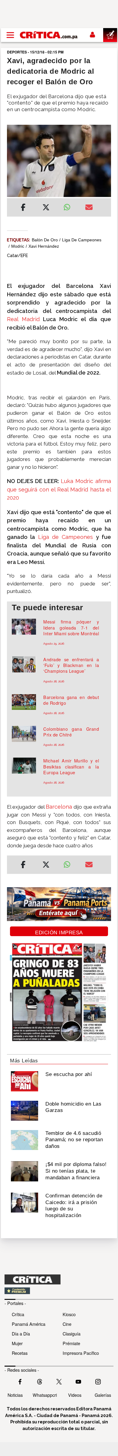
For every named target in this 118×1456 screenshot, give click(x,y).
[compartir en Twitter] (46, 208)
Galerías (103, 1395)
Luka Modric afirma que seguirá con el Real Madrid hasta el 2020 (59, 489)
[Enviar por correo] (89, 208)
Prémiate (71, 1343)
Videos (74, 1395)
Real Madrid (23, 319)
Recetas (20, 1353)
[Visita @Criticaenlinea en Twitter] (39, 1381)
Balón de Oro (45, 239)
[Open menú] (10, 35)
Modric (17, 246)
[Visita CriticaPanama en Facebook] (20, 1381)
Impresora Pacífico (81, 1353)
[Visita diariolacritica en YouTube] (78, 1381)
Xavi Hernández (43, 246)
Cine (67, 1324)
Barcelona (60, 807)
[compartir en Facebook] (23, 208)
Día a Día (21, 1333)
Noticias (15, 1395)
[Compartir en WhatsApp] (70, 206)
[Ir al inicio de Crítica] (49, 35)
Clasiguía (71, 1333)
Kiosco (69, 1314)
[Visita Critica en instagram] (98, 1381)
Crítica (18, 1314)
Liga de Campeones (81, 239)
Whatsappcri (45, 1395)
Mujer (17, 1343)
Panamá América (28, 1324)
